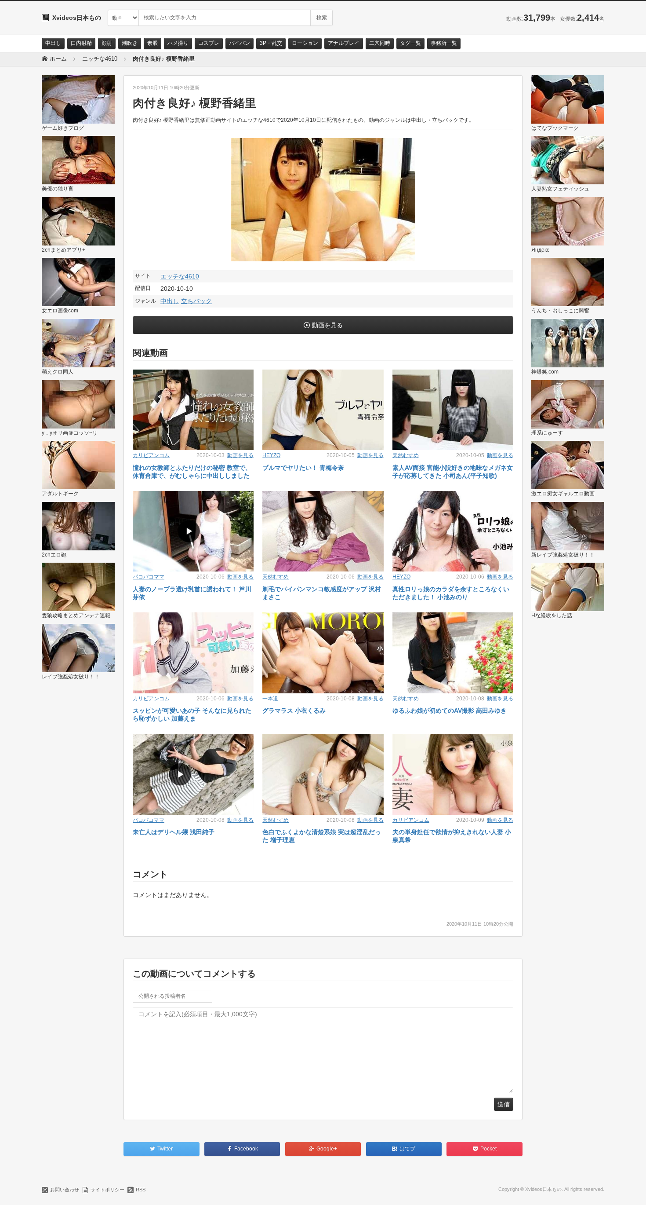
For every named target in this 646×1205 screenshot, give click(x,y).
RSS (140, 1189)
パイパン (239, 43)
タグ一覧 (410, 43)
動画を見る (327, 325)
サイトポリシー (107, 1189)
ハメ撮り (178, 43)
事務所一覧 (444, 43)
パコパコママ (148, 577)
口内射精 (81, 43)
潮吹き (130, 43)
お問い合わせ (64, 1189)
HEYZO (271, 455)
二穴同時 (379, 43)
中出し (53, 43)
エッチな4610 (179, 276)
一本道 (270, 699)
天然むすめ (405, 455)
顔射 (107, 43)
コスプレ (208, 43)
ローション (305, 43)
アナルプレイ (343, 43)
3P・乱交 (271, 43)
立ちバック (196, 300)
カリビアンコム (151, 455)
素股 (152, 43)
